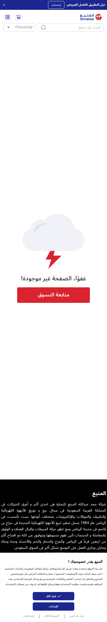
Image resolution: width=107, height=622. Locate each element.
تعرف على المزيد (77, 615)
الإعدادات (53, 606)
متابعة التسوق (53, 295)
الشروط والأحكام (52, 615)
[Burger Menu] (7, 17)
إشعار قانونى (28, 615)
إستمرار (56, 5)
